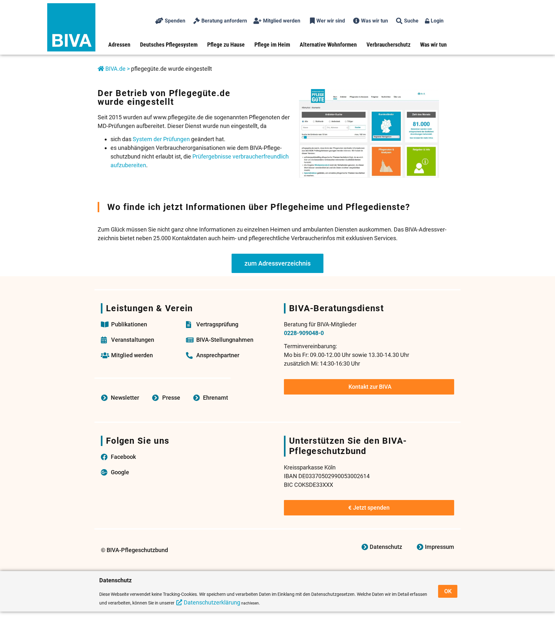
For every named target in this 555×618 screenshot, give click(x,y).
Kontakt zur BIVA (370, 386)
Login (436, 21)
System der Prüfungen (161, 139)
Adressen (119, 44)
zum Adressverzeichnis (277, 263)
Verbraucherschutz (388, 44)
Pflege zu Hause (226, 44)
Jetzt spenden (371, 507)
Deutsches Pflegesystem (169, 44)
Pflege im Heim (272, 44)
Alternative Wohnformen (328, 44)
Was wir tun (433, 44)
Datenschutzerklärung (212, 602)
